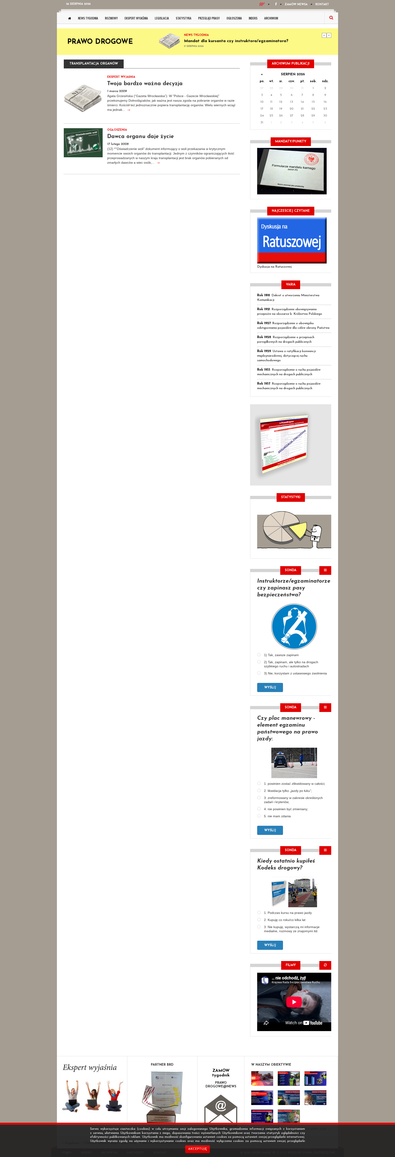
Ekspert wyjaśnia (136, 18)
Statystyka (183, 18)
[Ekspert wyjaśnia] (92, 1090)
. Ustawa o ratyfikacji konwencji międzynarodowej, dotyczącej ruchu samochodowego (286, 356)
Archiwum (271, 18)
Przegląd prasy (209, 18)
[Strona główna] (70, 18)
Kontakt (322, 4)
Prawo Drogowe (100, 42)
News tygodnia (88, 18)
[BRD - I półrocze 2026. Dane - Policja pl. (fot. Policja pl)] (262, 1078)
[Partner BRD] (162, 1097)
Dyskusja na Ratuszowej (274, 267)
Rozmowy (111, 18)
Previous (324, 35)
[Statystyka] (294, 529)
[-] (289, 1078)
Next (329, 35)
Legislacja (162, 18)
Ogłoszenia (234, 18)
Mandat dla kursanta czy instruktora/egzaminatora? (236, 41)
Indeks (253, 18)
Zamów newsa (296, 4)
